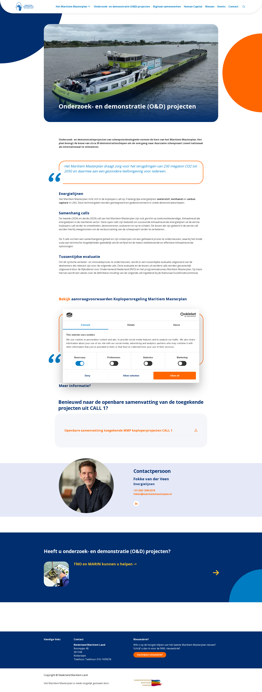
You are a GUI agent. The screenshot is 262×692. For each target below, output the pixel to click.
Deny (87, 375)
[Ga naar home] (24, 6)
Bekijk (64, 298)
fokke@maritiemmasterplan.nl (152, 494)
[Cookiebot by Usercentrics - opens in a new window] (182, 315)
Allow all (174, 375)
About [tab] (176, 325)
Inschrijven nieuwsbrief (150, 654)
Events (221, 6)
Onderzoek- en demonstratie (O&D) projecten (122, 6)
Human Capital (193, 6)
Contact (233, 6)
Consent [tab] (85, 325)
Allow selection (131, 375)
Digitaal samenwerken (167, 6)
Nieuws (209, 6)
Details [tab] (131, 325)
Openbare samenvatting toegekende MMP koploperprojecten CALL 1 (118, 430)
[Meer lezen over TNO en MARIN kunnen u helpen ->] (131, 574)
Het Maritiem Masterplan (71, 6)
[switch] (114, 363)
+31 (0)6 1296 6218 (144, 490)
